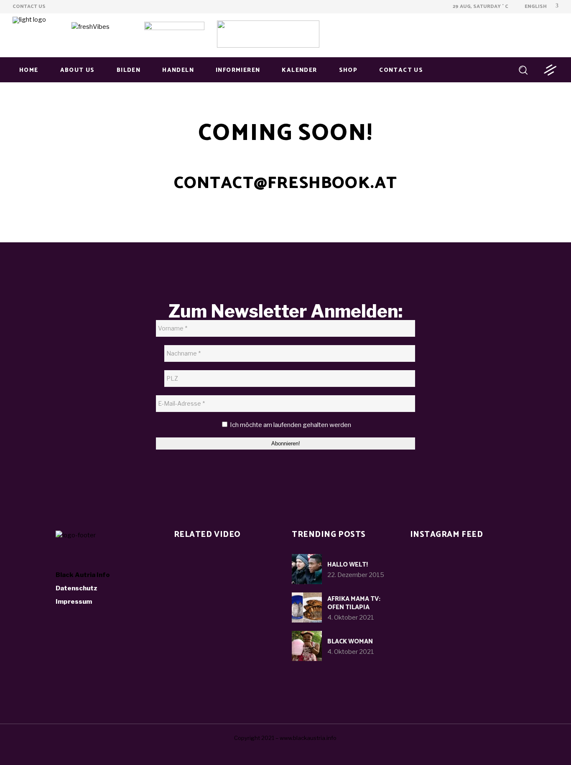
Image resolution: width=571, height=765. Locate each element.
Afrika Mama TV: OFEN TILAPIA (353, 603)
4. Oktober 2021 (350, 617)
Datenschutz (76, 588)
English (535, 6)
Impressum (74, 601)
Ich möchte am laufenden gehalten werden (290, 425)
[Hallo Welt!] (307, 569)
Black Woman (350, 641)
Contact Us (29, 6)
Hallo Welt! (347, 564)
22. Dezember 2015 (355, 575)
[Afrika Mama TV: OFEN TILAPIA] (307, 607)
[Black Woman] (307, 646)
